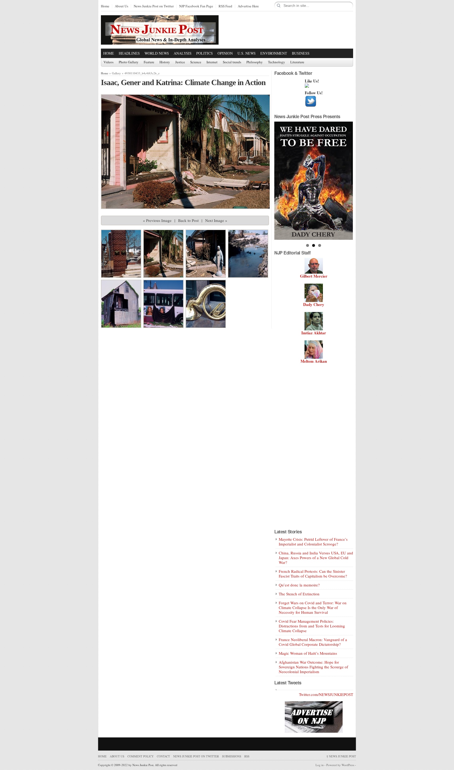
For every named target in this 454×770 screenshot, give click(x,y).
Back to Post (188, 220)
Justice (180, 62)
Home (105, 6)
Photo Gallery (128, 62)
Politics (204, 53)
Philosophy (254, 62)
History (164, 62)
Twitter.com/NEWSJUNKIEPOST (326, 694)
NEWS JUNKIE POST (341, 756)
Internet (212, 62)
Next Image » (216, 220)
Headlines (129, 53)
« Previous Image (157, 220)
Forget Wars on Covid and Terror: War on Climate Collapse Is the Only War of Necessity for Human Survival (313, 607)
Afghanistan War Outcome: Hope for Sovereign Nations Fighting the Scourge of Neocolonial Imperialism (313, 666)
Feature (149, 62)
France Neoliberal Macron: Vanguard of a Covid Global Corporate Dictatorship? (313, 642)
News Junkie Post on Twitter (154, 6)
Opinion (225, 53)
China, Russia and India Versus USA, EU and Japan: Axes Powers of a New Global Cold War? (316, 557)
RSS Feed (225, 6)
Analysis (183, 53)
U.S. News (247, 53)
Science (195, 62)
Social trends (232, 62)
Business (300, 53)
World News (157, 53)
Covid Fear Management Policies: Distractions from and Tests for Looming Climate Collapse (312, 625)
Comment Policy (140, 756)
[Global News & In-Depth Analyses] (160, 40)
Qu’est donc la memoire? (299, 584)
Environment (273, 53)
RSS (246, 756)
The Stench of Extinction (299, 593)
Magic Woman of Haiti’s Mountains (308, 653)
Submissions (231, 756)
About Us (121, 6)
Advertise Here (248, 6)
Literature (297, 62)
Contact (163, 756)
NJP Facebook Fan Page (196, 6)
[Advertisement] (291, 30)
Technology (276, 62)
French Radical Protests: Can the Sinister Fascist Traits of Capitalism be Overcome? (313, 574)
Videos (108, 62)
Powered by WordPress (340, 765)
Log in (320, 765)
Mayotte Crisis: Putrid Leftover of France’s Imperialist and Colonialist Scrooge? (313, 542)
